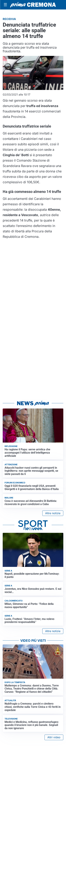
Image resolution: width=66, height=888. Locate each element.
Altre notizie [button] (52, 513)
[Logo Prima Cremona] (33, 4)
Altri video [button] (53, 737)
